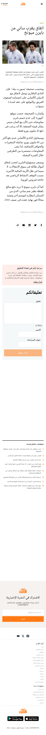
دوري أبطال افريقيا (38, 657)
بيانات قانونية (40, 697)
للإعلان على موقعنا (38, 694)
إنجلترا (42, 668)
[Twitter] (23, 636)
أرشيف (42, 703)
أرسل (23, 619)
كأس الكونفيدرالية (38, 660)
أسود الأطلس (39, 649)
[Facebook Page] (27, 636)
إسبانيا (42, 671)
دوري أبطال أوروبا (38, 663)
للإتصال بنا (40, 700)
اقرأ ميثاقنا (38, 282)
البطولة (41, 652)
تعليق (38, 301)
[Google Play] (15, 718)
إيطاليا (42, 674)
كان (43, 647)
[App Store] (32, 718)
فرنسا (42, 676)
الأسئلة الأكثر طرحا (38, 692)
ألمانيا (42, 23)
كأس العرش (40, 655)
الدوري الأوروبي (39, 666)
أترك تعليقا (23, 353)
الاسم (38, 330)
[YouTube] (18, 636)
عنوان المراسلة (34, 340)
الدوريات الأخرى (39, 682)
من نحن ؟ (41, 689)
